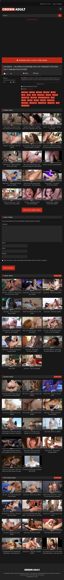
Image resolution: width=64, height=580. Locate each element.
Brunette (40, 92)
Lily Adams (30, 89)
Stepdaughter (26, 105)
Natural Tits (51, 102)
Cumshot (47, 92)
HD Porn (44, 100)
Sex (58, 102)
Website (4, 253)
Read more (40, 84)
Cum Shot (34, 97)
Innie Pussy (51, 100)
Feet (53, 97)
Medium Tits (34, 102)
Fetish (54, 92)
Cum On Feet (26, 97)
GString (37, 100)
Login (54, 4)
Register (60, 4)
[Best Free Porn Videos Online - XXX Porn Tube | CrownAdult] (32, 9)
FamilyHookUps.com (44, 97)
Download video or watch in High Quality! (32, 60)
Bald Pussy (41, 94)
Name (4, 243)
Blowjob (33, 92)
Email (4, 248)
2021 (29, 94)
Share (36, 73)
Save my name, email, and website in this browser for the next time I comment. (25, 260)
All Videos (25, 92)
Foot (24, 94)
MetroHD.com (43, 102)
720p (35, 94)
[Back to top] (59, 575)
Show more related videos (32, 210)
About (26, 73)
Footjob (30, 100)
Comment (4, 224)
